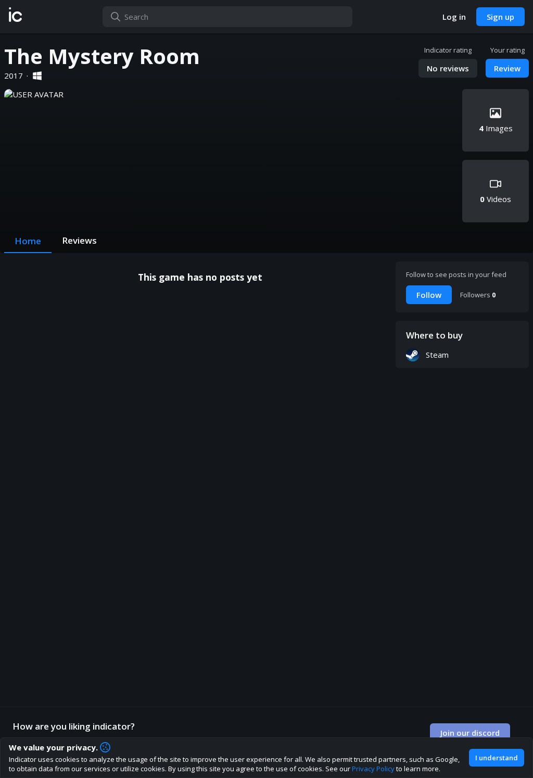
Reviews (79, 240)
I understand (496, 757)
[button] (15, 16)
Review (507, 68)
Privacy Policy (373, 768)
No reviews (448, 68)
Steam (437, 354)
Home (28, 241)
